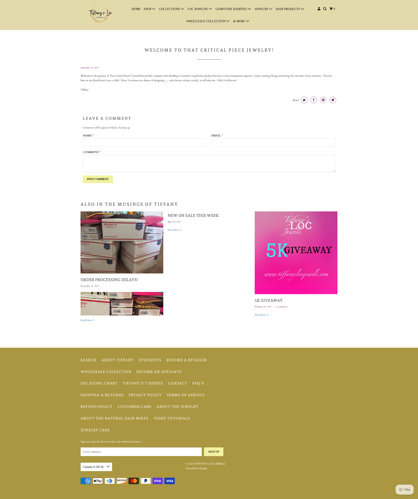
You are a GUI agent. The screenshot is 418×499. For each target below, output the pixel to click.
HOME (136, 9)
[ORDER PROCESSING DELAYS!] (122, 242)
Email (216, 136)
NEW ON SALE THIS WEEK (193, 215)
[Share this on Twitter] (303, 100)
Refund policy (97, 407)
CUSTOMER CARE (135, 407)
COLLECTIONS (170, 9)
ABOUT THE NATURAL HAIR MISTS (114, 418)
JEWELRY (262, 9)
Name (88, 136)
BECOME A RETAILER (186, 360)
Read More (87, 320)
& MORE (239, 21)
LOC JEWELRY (198, 9)
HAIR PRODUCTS (288, 9)
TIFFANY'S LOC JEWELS (209, 463)
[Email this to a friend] (332, 100)
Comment (92, 152)
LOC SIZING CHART (99, 383)
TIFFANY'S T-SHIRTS (143, 383)
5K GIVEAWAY (269, 300)
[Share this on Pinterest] (323, 100)
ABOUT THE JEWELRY (178, 407)
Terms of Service (186, 395)
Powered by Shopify (196, 468)
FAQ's (198, 383)
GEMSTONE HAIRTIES (232, 9)
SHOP (148, 9)
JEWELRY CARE (95, 430)
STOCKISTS (150, 360)
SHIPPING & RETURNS (102, 395)
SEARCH (88, 360)
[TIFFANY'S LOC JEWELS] (100, 15)
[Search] (325, 9)
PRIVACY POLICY (145, 395)
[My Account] (319, 9)
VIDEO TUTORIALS (171, 418)
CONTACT (177, 383)
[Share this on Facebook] (313, 100)
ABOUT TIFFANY (117, 360)
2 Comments (281, 306)
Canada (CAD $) (93, 467)
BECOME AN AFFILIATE (159, 372)
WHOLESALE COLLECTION (206, 21)
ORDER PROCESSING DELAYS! (109, 279)
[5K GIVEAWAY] (296, 252)
